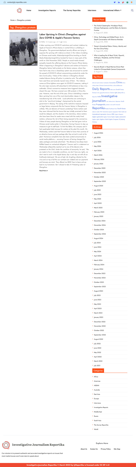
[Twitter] (114, 2)
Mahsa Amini (112, 101)
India (99, 96)
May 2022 (97, 352)
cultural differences (117, 85)
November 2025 (100, 172)
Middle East (98, 412)
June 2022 (97, 348)
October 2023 (99, 282)
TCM (101, 112)
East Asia (14, 63)
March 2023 (98, 313)
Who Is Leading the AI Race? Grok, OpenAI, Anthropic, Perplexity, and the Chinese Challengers (109, 57)
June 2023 (97, 300)
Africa (96, 377)
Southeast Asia (113, 108)
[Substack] (131, 2)
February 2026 (99, 159)
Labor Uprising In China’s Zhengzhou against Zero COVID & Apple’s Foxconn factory (62, 36)
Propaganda (100, 104)
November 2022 (100, 326)
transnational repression (99, 114)
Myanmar (118, 101)
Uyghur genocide (97, 117)
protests (108, 104)
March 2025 (98, 207)
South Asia (97, 420)
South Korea (121, 108)
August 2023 (98, 291)
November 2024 (100, 225)
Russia (107, 109)
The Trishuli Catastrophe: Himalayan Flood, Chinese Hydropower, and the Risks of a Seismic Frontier (110, 28)
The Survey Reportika (72, 10)
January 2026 (98, 164)
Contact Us (94, 449)
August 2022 (98, 339)
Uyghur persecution (120, 117)
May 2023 (97, 304)
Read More (43, 171)
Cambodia (106, 83)
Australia (97, 390)
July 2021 (97, 365)
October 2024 (99, 229)
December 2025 (99, 168)
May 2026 (97, 146)
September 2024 (100, 234)
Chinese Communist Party (106, 85)
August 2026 (98, 133)
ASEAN (96, 385)
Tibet (119, 112)
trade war (123, 112)
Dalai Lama (112, 89)
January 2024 (98, 269)
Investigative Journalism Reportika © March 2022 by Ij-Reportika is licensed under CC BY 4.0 (68, 465)
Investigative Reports (47, 10)
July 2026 (97, 137)
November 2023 (100, 278)
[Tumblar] (127, 2)
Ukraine (109, 114)
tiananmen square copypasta (110, 112)
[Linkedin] (119, 2)
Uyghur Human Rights (109, 117)
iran (107, 101)
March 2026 (98, 155)
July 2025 (97, 190)
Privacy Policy (106, 449)
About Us (84, 449)
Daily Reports (101, 89)
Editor (43, 42)
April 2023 (97, 308)
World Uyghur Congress (111, 119)
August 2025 (98, 186)
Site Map (117, 449)
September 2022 (100, 335)
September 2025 (100, 181)
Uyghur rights (95, 119)
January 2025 (98, 216)
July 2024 (97, 243)
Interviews (92, 10)
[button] (132, 10)
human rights (113, 93)
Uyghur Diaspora (119, 114)
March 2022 (98, 361)
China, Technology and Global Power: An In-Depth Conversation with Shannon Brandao (109, 38)
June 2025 (97, 194)
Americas (97, 381)
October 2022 (99, 330)
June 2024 (97, 247)
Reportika (98, 108)
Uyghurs (102, 119)
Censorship (112, 83)
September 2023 (100, 286)
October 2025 (99, 177)
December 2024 (99, 221)
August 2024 (98, 238)
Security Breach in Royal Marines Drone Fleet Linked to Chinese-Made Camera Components (109, 68)
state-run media (96, 112)
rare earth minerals (115, 104)
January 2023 (98, 317)
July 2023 (97, 295)
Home (28, 10)
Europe (96, 398)
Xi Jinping (122, 119)
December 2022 (99, 322)
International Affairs (111, 10)
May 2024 (97, 251)
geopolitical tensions (105, 93)
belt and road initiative (97, 83)
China (119, 82)
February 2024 (99, 264)
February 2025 (99, 212)
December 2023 (99, 273)
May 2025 (97, 199)
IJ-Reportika (121, 93)
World (96, 429)
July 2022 (97, 343)
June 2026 (97, 142)
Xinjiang (94, 122)
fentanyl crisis (95, 93)
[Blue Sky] (123, 2)
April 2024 (98, 256)
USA (112, 114)
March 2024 (98, 260)
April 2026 (98, 150)
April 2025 (97, 203)
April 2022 (98, 357)
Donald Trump (120, 89)
